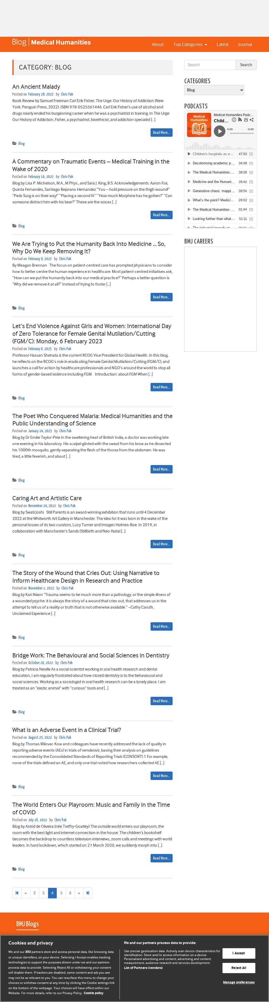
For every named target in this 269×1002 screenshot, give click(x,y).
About (158, 44)
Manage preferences (239, 983)
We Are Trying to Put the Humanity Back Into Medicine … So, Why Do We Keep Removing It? (88, 247)
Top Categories (188, 44)
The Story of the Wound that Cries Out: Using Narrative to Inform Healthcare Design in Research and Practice (85, 576)
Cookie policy (94, 993)
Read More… (161, 133)
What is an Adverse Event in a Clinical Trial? (66, 730)
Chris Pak (67, 94)
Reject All (238, 968)
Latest (223, 44)
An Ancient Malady (36, 86)
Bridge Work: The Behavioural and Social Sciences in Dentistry (90, 655)
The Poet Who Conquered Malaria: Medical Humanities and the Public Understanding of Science (92, 419)
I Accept (238, 953)
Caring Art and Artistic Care (47, 498)
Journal (245, 44)
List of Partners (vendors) (143, 968)
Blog (21, 144)
